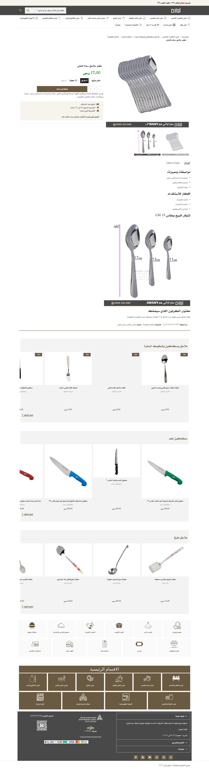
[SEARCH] (28, 10)
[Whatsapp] (171, 757)
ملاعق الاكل (165, 391)
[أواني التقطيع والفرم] (32, 678)
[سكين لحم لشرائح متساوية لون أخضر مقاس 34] (165, 471)
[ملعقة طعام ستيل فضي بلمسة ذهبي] (165, 368)
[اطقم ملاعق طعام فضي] (116, 368)
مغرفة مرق (116, 582)
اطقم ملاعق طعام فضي (117, 387)
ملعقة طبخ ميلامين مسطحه (165, 579)
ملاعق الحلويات (113, 36)
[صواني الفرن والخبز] (61, 678)
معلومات (181, 749)
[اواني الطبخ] (90, 678)
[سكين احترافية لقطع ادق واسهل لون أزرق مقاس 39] (68, 471)
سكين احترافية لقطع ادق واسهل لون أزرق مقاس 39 (68, 500)
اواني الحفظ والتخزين (169, 704)
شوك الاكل (68, 391)
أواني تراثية (40, 704)
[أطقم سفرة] (69, 644)
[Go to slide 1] (149, 124)
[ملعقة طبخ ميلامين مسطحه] (165, 559)
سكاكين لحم (165, 504)
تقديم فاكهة (174, 651)
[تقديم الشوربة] (90, 625)
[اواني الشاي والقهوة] (118, 678)
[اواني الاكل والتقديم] (176, 678)
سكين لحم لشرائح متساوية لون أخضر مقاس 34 (165, 500)
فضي (119, 324)
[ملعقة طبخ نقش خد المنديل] (68, 559)
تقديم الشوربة (90, 632)
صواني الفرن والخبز (61, 685)
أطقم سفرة (69, 651)
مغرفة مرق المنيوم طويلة (116, 579)
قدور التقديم (119, 632)
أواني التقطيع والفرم (33, 685)
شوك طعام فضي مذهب (68, 387)
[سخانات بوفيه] (32, 625)
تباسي (139, 651)
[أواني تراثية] (40, 697)
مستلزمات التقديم (35, 651)
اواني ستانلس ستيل (129, 324)
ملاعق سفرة (104, 651)
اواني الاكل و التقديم (170, 36)
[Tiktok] (157, 757)
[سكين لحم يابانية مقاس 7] (116, 460)
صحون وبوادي (177, 632)
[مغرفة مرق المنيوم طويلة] (116, 559)
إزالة (62, 81)
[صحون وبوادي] (177, 625)
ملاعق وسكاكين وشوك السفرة (147, 36)
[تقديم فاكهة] (174, 644)
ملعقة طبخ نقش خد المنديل (68, 579)
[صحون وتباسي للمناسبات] (61, 625)
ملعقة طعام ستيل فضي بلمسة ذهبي (165, 387)
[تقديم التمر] (148, 625)
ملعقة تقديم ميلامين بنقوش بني (19, 579)
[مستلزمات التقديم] (34, 644)
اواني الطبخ (90, 685)
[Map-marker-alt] (136, 757)
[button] (153, 716)
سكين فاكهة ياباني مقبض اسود (19, 387)
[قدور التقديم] (119, 625)
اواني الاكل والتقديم (176, 685)
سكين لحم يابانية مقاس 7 (116, 480)
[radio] (84, 80)
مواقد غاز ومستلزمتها (83, 704)
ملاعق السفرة (127, 36)
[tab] (187, 163)
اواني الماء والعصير (147, 685)
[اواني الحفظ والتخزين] (169, 697)
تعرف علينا (180, 716)
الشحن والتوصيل (178, 742)
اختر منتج (96, 80)
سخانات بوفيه (32, 632)
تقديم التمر (148, 632)
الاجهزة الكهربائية (126, 704)
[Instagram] (164, 757)
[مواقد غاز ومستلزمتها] (83, 697)
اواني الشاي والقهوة (119, 685)
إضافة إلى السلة (62, 89)
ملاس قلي (165, 582)
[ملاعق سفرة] (104, 644)
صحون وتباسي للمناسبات (61, 632)
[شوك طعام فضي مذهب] (68, 368)
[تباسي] (139, 644)
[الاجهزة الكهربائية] (126, 697)
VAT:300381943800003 (90, 737)
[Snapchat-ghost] (143, 757)
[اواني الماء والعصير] (147, 678)
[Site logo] (175, 10)
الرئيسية (185, 36)
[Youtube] (150, 757)
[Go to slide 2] (146, 124)
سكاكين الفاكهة (20, 391)
